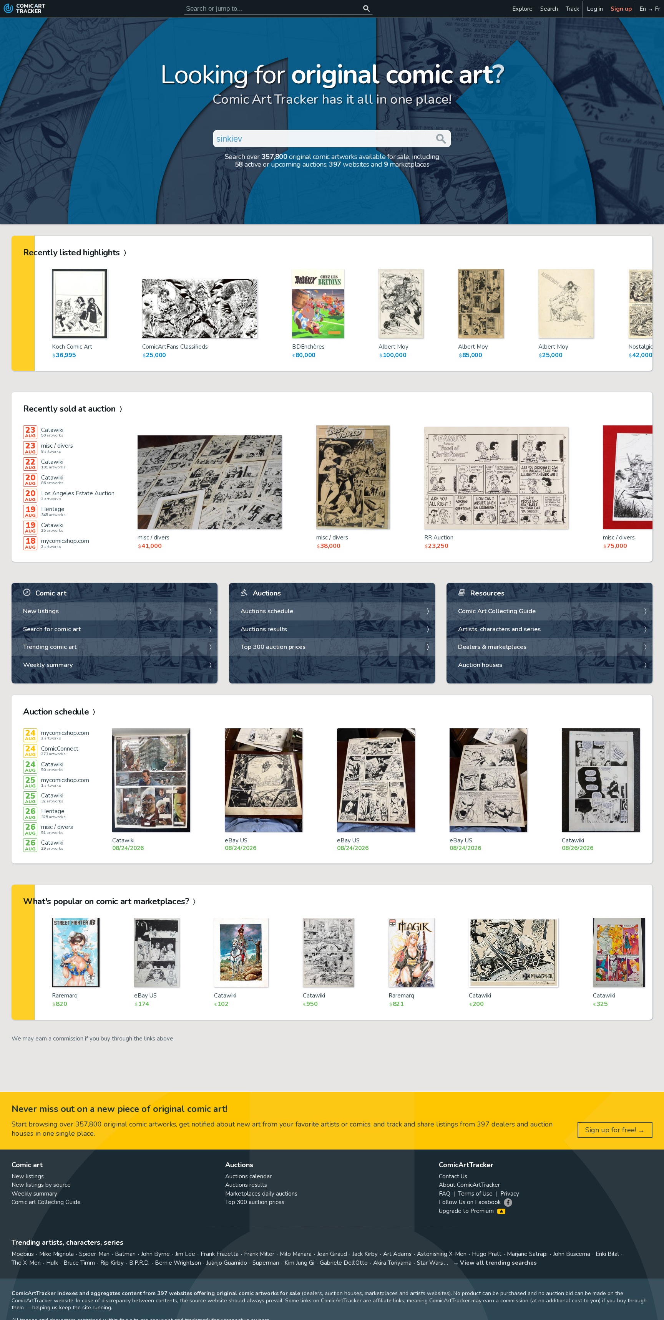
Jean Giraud (332, 1254)
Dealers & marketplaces (492, 646)
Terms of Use (475, 1194)
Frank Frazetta (220, 1254)
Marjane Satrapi (527, 1254)
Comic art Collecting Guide (46, 1202)
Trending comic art (49, 646)
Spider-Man (94, 1254)
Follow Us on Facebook (470, 1202)
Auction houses (480, 664)
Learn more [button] (107, 1283)
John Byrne (155, 1254)
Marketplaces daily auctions (261, 1194)
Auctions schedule (267, 611)
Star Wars (430, 1263)
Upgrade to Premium (467, 1211)
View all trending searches (498, 1263)
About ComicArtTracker (469, 1185)
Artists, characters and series (499, 629)
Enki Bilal (607, 1254)
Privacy (509, 1194)
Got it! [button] (80, 1301)
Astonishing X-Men (441, 1254)
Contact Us (453, 1176)
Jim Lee (185, 1254)
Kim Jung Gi (299, 1263)
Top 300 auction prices (273, 646)
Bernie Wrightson (178, 1263)
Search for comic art (52, 629)
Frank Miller (259, 1254)
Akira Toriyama (392, 1263)
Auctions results (264, 629)
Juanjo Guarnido (226, 1263)
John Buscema (571, 1254)
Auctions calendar (248, 1176)
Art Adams (397, 1254)
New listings (41, 611)
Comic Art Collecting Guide (497, 611)
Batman (125, 1254)
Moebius (23, 1254)
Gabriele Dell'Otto (344, 1263)
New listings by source (41, 1185)
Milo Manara (296, 1254)
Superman (265, 1263)
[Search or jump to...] (366, 8)
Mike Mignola (56, 1254)
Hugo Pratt (486, 1254)
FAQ (444, 1194)
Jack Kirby (365, 1254)
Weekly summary (48, 664)
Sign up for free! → (615, 1130)
